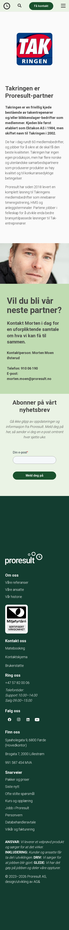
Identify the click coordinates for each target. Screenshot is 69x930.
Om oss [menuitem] (12, 575)
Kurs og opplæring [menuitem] (19, 801)
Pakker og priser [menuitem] (17, 779)
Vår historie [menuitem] (13, 597)
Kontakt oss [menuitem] (15, 641)
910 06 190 (29, 368)
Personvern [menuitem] (13, 815)
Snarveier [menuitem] (13, 772)
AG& (37, 882)
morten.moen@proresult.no (29, 379)
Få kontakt (41, 6)
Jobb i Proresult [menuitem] (17, 808)
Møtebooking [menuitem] (15, 648)
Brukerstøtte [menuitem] (14, 666)
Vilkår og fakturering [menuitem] (19, 829)
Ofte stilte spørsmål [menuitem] (19, 794)
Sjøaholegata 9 (25, 740)
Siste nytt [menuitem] (12, 787)
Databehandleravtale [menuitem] (20, 822)
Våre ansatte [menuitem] (14, 590)
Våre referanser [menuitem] (16, 582)
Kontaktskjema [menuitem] (16, 657)
